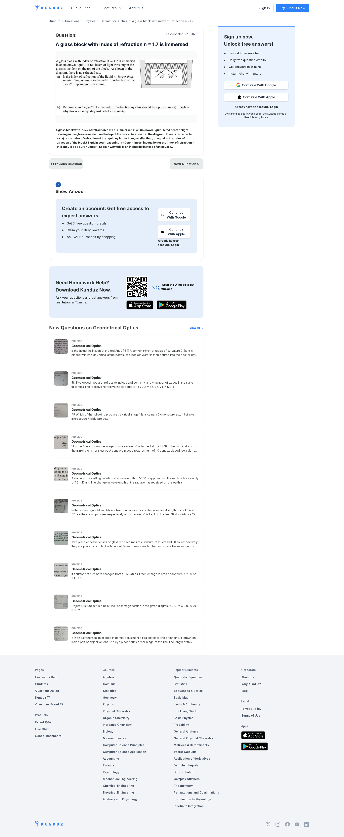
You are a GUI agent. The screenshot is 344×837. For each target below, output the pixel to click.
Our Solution (80, 8)
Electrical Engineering (118, 792)
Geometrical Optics (114, 21)
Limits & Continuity (187, 704)
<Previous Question (66, 164)
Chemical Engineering (118, 785)
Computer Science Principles (123, 745)
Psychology (111, 772)
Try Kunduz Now (292, 8)
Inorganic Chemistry (117, 724)
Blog (244, 690)
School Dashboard (48, 736)
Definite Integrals (186, 765)
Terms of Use (250, 715)
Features (110, 8)
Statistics (109, 690)
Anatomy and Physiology (120, 799)
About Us (136, 8)
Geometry (110, 697)
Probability (181, 724)
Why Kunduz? (251, 684)
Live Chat (42, 729)
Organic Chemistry (116, 718)
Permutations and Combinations (196, 792)
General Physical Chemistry (193, 738)
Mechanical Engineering (120, 779)
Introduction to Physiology (192, 799)
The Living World (185, 711)
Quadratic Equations (188, 677)
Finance (108, 765)
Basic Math (182, 697)
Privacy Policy (260, 117)
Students (41, 684)
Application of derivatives (192, 758)
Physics (90, 21)
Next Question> (186, 164)
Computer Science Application (124, 751)
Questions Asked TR (49, 704)
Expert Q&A (43, 722)
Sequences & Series (188, 690)
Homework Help (46, 677)
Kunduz (54, 21)
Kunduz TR (43, 697)
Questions (72, 21)
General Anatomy (186, 731)
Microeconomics (115, 738)
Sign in (264, 8)
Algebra (108, 677)
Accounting (111, 758)
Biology (108, 731)
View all (194, 327)
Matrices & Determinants (191, 745)
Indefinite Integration (189, 806)
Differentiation (184, 772)
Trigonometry (183, 785)
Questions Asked (47, 690)
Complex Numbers (187, 779)
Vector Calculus (185, 751)
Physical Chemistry (116, 711)
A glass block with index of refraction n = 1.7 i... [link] (165, 21)
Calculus (109, 684)
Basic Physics (183, 718)
